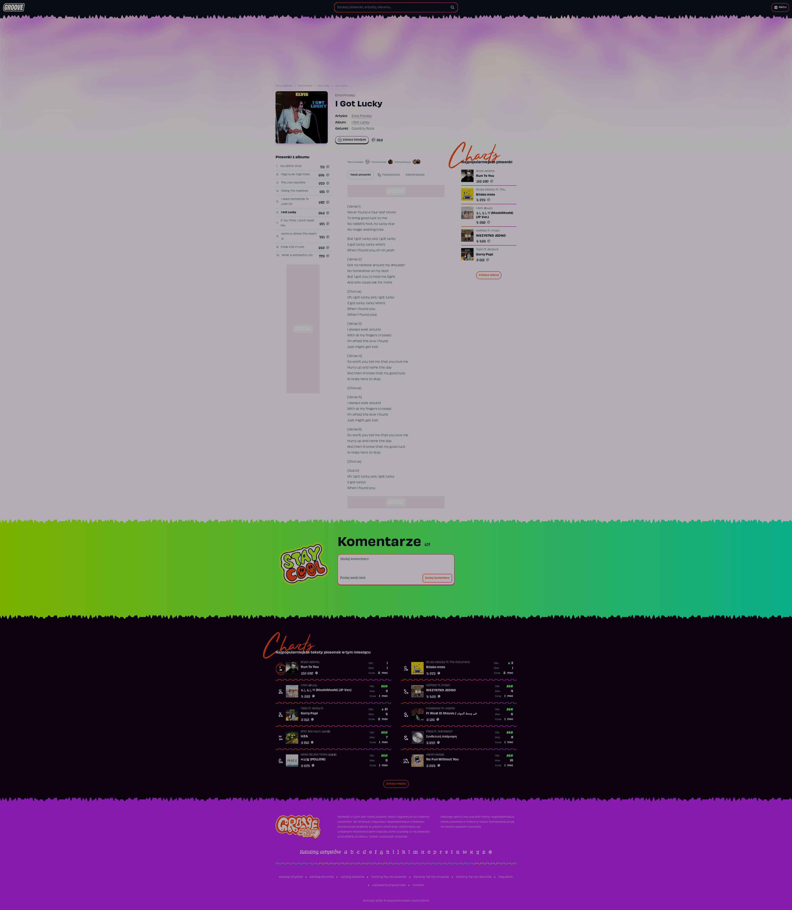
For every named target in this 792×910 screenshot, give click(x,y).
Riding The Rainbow (294, 191)
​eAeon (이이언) (435, 755)
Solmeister (445, 731)
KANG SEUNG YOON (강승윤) (319, 755)
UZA (304, 736)
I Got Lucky (323, 86)
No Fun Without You (442, 759)
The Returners (460, 662)
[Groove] (13, 7)
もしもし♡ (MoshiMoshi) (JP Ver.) (494, 215)
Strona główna (284, 86)
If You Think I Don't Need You (297, 223)
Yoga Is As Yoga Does (295, 174)
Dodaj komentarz (437, 578)
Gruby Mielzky (485, 190)
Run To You (485, 176)
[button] (780, 7)
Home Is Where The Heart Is (299, 236)
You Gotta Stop (291, 166)
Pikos (429, 731)
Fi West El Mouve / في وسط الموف (451, 713)
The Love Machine (293, 183)
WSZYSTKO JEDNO (491, 235)
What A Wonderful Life (297, 255)
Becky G (493, 249)
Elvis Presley (305, 86)
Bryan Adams (485, 171)
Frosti (495, 231)
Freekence (433, 708)
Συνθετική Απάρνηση (441, 736)
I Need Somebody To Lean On (295, 202)
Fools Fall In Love (292, 247)
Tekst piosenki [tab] (360, 175)
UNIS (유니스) (484, 208)
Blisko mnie (485, 194)
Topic (479, 249)
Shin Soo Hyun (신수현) (315, 731)
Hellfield (481, 231)
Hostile (450, 708)
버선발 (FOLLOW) (313, 759)
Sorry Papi (484, 254)
